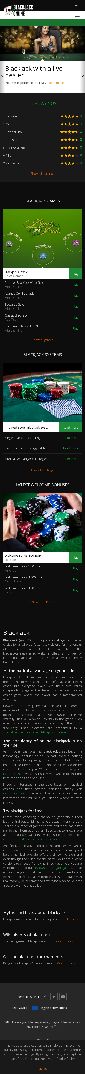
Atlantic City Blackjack (19, 295)
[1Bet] (81, 155)
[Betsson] (81, 140)
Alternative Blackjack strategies (26, 459)
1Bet (9, 155)
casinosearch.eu (14, 793)
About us (42, 1039)
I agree (42, 1068)
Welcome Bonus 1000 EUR (23, 579)
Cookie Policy (66, 1058)
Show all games (42, 340)
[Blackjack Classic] (42, 238)
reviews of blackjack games (53, 868)
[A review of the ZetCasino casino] (70, 163)
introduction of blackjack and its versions (31, 839)
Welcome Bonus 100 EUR (23, 557)
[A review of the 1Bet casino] (70, 155)
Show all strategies (42, 470)
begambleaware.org (66, 1022)
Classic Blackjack (16, 317)
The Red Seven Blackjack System (28, 427)
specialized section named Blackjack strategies (35, 732)
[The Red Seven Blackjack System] (42, 392)
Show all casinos (42, 173)
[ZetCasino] (81, 163)
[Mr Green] (81, 124)
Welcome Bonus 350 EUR (22, 568)
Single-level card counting (22, 438)
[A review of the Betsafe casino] (70, 116)
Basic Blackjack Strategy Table (25, 448)
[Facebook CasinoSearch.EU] (44, 996)
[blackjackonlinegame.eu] (19, 10)
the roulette (69, 710)
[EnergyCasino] (81, 147)
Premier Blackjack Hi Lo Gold (24, 284)
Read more (70, 427)
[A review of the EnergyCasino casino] (70, 147)
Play (75, 274)
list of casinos (13, 774)
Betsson (12, 140)
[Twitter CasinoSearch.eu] (54, 996)
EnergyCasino (15, 147)
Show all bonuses (42, 602)
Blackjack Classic (16, 274)
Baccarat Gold (14, 306)
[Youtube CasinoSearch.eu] (63, 996)
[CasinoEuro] (81, 132)
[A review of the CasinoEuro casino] (70, 132)
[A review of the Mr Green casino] (70, 124)
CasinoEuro (14, 132)
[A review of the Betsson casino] (70, 140)
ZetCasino (13, 163)
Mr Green (12, 124)
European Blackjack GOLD (23, 328)
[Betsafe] (81, 116)
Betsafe (11, 116)
